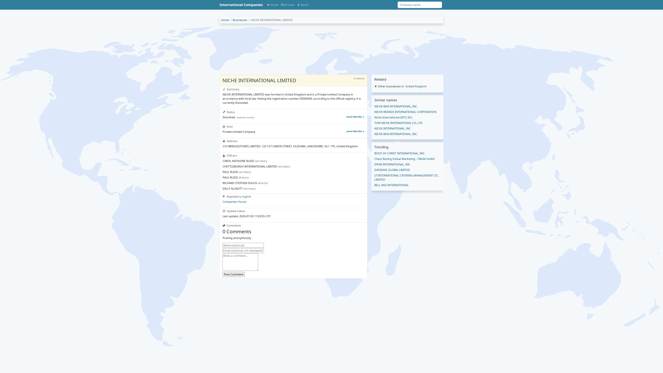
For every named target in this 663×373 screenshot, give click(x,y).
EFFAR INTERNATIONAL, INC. (392, 164)
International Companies (241, 4)
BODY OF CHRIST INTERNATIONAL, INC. (399, 153)
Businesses (240, 20)
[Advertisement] (323, 50)
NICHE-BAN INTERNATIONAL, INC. (396, 106)
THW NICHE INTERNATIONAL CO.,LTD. (398, 123)
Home (225, 20)
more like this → (355, 116)
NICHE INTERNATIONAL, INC (392, 128)
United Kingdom (416, 86)
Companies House (234, 202)
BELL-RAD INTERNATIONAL (391, 185)
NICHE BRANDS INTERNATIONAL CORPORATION (405, 112)
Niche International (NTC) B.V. (393, 117)
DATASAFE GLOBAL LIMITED (392, 170)
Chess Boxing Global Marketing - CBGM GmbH (404, 159)
